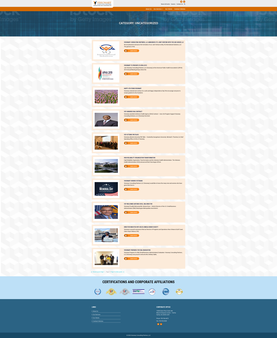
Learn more (133, 50)
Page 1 (103, 272)
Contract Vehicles (179, 9)
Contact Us (180, 4)
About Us (148, 9)
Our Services (158, 9)
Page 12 (113, 272)
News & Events (165, 4)
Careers (173, 4)
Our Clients (168, 9)
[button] (162, 9)
